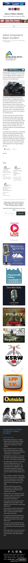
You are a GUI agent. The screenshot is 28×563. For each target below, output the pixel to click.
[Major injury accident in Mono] (7, 167)
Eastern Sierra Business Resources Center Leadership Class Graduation (14, 497)
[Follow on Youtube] (18, 9)
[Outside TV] (14, 402)
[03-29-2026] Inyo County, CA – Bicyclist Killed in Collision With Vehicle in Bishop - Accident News (14, 450)
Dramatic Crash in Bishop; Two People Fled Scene (7, 189)
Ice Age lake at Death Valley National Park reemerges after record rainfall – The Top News (14, 517)
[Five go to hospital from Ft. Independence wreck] (17, 167)
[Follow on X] (15, 9)
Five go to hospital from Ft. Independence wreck (17, 173)
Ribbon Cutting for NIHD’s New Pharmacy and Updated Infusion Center (13, 489)
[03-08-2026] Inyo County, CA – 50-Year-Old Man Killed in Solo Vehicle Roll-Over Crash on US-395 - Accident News (14, 457)
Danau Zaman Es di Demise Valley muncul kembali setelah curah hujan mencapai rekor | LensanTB (14, 510)
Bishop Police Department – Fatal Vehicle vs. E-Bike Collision (13, 444)
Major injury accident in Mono (7, 171)
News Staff (7, 40)
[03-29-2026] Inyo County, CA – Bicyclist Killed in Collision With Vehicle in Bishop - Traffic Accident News (14, 441)
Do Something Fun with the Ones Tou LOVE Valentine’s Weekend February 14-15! (14, 471)
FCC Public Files (14, 240)
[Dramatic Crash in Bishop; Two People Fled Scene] (7, 184)
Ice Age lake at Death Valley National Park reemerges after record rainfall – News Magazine (14, 502)
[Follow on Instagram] (12, 9)
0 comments (7, 41)
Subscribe (20, 213)
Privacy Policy (11, 559)
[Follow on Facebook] (10, 9)
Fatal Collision (22, 459)
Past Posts (22, 40)
